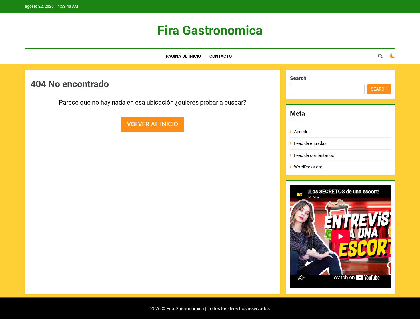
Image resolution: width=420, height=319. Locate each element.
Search (298, 78)
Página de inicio (183, 56)
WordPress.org (308, 167)
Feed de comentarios (314, 155)
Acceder (302, 131)
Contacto (220, 56)
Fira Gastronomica (210, 30)
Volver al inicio (152, 124)
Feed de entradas (310, 143)
